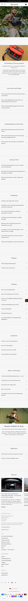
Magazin (3, 562)
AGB (2, 547)
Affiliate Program (5, 564)
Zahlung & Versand (5, 542)
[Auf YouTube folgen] (12, 583)
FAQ (2, 566)
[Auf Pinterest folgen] (8, 583)
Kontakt (3, 556)
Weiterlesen (3, 506)
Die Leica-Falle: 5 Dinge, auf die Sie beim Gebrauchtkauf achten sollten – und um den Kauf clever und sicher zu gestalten (11, 495)
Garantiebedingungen (6, 560)
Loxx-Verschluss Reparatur (7, 536)
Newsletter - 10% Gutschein (7, 549)
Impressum (3, 546)
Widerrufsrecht (4, 538)
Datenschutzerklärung (6, 544)
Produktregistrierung (5, 558)
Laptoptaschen (4, 575)
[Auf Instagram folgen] (5, 583)
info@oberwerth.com (5, 529)
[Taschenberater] (26, 300)
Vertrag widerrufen (5, 540)
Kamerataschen (4, 573)
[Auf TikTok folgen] (15, 583)
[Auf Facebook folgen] (2, 583)
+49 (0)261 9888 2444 (5, 527)
